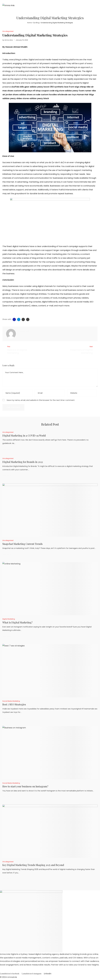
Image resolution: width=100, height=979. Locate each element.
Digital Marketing (8, 619)
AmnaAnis (12, 977)
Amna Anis (9, 40)
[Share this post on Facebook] (14, 319)
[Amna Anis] (11, 333)
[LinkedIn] (29, 336)
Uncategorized (7, 31)
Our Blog (36, 23)
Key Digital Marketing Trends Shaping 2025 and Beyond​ (33, 865)
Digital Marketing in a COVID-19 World (24, 435)
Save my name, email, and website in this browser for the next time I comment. (41, 400)
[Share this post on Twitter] (18, 319)
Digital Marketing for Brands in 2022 (22, 461)
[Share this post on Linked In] (23, 319)
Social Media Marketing (11, 701)
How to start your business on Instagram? (25, 786)
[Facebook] (20, 336)
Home (29, 23)
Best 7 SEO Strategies (14, 704)
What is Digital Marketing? (17, 622)
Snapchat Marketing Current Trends (22, 543)
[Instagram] (24, 336)
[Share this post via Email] (27, 319)
